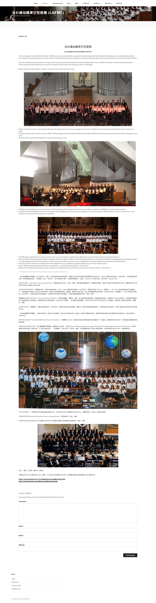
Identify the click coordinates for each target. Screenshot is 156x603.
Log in (13, 578)
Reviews (96, 3)
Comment (23, 501)
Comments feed (16, 585)
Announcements (57, 3)
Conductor (86, 3)
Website (22, 545)
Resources (108, 3)
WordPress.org (16, 589)
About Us (45, 3)
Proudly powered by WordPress (21, 599)
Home (35, 3)
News (69, 3)
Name (21, 526)
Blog (76, 3)
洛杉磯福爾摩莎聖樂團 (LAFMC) (38, 13)
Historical (119, 3)
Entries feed (15, 582)
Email (21, 535)
